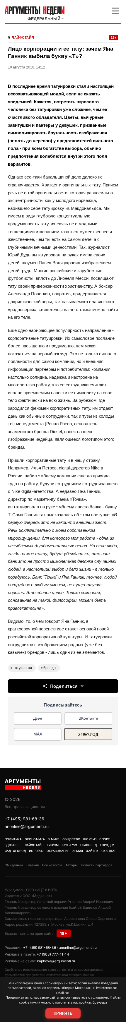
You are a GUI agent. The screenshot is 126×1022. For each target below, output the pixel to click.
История (36, 851)
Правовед (88, 845)
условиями (99, 997)
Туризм (52, 845)
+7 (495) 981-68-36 (24, 818)
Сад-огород (15, 851)
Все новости (52, 865)
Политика (13, 839)
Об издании (14, 865)
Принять (63, 1013)
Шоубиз (89, 839)
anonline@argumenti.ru (27, 826)
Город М (107, 845)
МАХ (37, 734)
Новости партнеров (96, 865)
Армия (77, 851)
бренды (48, 668)
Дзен (37, 718)
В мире (53, 839)
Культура (70, 845)
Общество (71, 839)
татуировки (21, 668)
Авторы (71, 865)
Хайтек (92, 851)
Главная (32, 865)
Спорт (104, 839)
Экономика (35, 839)
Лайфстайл (23, 37)
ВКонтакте (88, 718)
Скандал (108, 851)
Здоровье (13, 845)
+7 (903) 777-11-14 (53, 954)
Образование (58, 851)
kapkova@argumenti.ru (56, 961)
